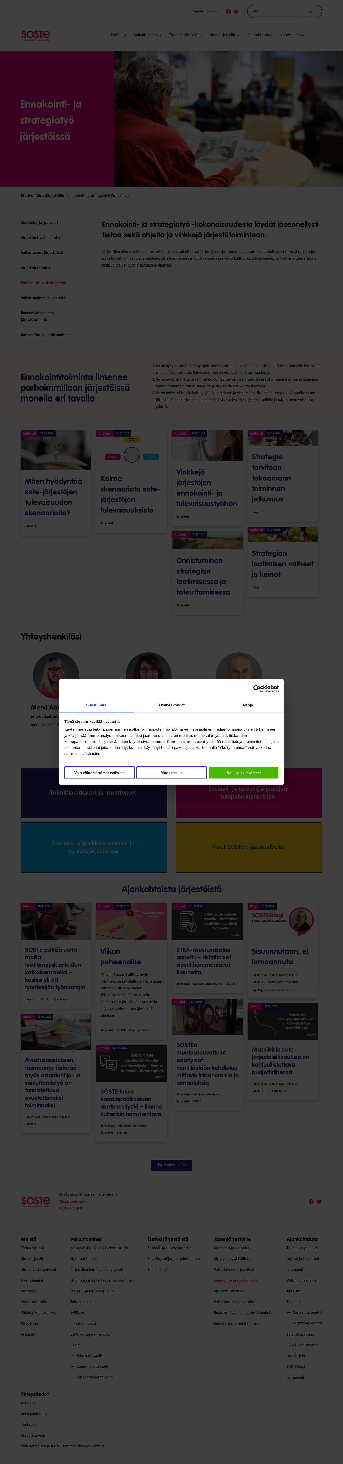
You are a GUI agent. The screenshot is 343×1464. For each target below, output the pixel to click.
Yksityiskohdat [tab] (171, 705)
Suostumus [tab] (96, 705)
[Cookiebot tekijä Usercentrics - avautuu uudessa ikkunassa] (257, 688)
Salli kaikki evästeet (244, 772)
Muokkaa (169, 772)
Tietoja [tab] (247, 705)
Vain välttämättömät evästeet (99, 772)
